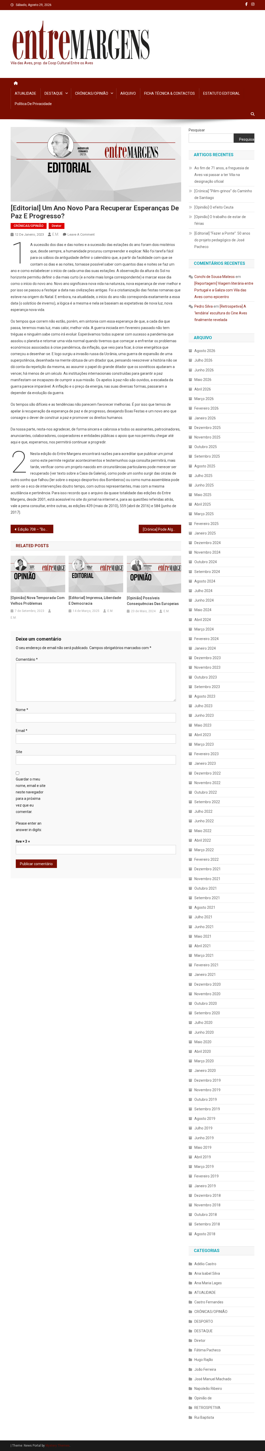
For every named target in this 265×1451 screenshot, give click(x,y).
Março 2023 (204, 744)
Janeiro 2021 (205, 974)
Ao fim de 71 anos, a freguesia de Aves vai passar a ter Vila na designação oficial (221, 175)
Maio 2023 (202, 725)
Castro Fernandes (208, 1302)
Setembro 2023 (207, 687)
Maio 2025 (202, 495)
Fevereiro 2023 (206, 754)
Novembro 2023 (207, 667)
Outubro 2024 (205, 562)
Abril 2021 (202, 946)
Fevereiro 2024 (206, 639)
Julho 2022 (203, 811)
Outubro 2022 (205, 792)
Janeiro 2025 (205, 533)
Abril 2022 (202, 840)
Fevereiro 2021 (206, 965)
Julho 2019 (203, 1128)
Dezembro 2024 (207, 543)
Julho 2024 (203, 591)
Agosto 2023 (204, 696)
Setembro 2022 (207, 802)
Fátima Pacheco (207, 1350)
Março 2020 (204, 1061)
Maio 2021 (202, 936)
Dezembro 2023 (207, 658)
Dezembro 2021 (207, 869)
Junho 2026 (204, 370)
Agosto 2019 (204, 1119)
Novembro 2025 (207, 437)
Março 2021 (204, 955)
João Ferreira (205, 1369)
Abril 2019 (202, 1157)
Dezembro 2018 (207, 1195)
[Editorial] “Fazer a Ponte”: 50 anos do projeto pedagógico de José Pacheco (222, 240)
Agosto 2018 (204, 1234)
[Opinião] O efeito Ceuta (213, 207)
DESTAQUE (54, 93)
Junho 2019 (204, 1138)
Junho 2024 (204, 600)
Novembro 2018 (207, 1205)
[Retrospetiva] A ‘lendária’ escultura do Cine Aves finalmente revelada (220, 313)
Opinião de (203, 1398)
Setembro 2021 (207, 898)
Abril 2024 (202, 620)
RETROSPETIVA (207, 1408)
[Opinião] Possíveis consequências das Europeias (153, 601)
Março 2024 (204, 629)
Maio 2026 (202, 380)
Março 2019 (204, 1167)
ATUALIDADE (25, 93)
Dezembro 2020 (207, 984)
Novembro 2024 (207, 552)
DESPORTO (203, 1321)
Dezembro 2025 (207, 428)
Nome (22, 710)
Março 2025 (204, 514)
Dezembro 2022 (207, 773)
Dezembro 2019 (207, 1080)
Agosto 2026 (204, 351)
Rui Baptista (204, 1417)
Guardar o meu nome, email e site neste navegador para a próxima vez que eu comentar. (31, 795)
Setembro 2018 (207, 1224)
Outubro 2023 (205, 677)
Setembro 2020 (207, 1013)
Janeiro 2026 (205, 418)
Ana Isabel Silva (207, 1273)
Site (19, 752)
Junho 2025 (204, 485)
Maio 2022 (202, 831)
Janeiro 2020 (205, 1071)
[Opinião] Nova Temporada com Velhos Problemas (38, 600)
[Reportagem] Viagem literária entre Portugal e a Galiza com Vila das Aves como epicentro (223, 290)
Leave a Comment (81, 234)
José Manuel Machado (212, 1379)
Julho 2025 (203, 476)
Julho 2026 (203, 360)
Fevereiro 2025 (206, 524)
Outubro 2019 (205, 1099)
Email (21, 731)
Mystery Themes (58, 1445)
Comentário (27, 659)
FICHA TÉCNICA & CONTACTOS (169, 93)
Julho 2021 (203, 917)
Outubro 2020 (205, 1003)
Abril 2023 (202, 735)
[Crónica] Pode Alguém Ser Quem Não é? (162, 529)
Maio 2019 (202, 1147)
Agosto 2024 (204, 581)
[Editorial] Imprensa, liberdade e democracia (95, 600)
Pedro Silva (203, 306)
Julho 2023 (203, 706)
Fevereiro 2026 (206, 408)
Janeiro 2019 (205, 1186)
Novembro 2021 (207, 879)
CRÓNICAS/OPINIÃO (91, 93)
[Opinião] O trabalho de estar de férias (220, 220)
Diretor (56, 226)
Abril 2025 (202, 504)
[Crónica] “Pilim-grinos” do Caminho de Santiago (223, 194)
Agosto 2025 (204, 466)
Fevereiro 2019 (206, 1176)
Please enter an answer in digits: (29, 826)
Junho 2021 (204, 927)
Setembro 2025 (207, 456)
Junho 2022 (204, 821)
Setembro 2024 (207, 572)
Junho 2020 (204, 1032)
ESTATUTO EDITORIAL (221, 93)
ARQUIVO (128, 93)
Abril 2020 (202, 1051)
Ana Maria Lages (208, 1283)
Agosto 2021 (204, 907)
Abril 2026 (202, 389)
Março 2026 (204, 399)
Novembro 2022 (207, 783)
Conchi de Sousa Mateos (214, 277)
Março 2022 (204, 850)
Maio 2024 (202, 610)
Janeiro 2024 (205, 648)
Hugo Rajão (203, 1360)
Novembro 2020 (207, 994)
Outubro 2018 (205, 1215)
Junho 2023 (204, 715)
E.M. (55, 234)
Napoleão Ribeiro (208, 1388)
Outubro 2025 (205, 447)
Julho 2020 (203, 1023)
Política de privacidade (33, 104)
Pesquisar (197, 130)
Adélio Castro (205, 1264)
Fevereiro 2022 (206, 859)
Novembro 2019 (207, 1090)
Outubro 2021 (205, 888)
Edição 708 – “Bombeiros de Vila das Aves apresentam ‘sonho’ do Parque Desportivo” (35, 529)
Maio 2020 (202, 1042)
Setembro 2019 (207, 1109)
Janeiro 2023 (205, 763)
